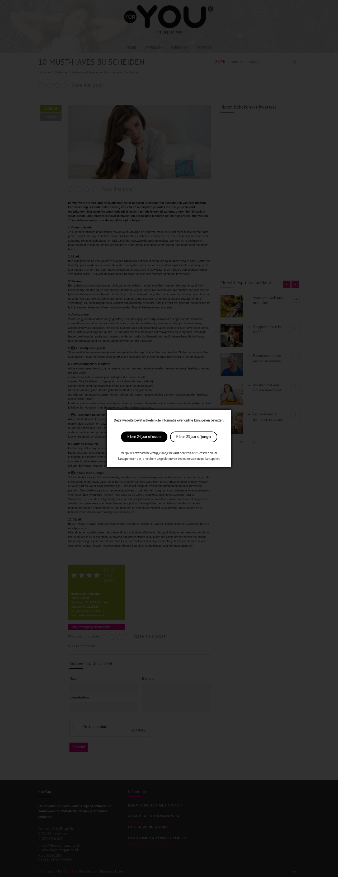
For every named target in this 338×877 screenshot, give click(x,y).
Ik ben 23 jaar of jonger (194, 437)
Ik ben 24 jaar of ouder (144, 437)
